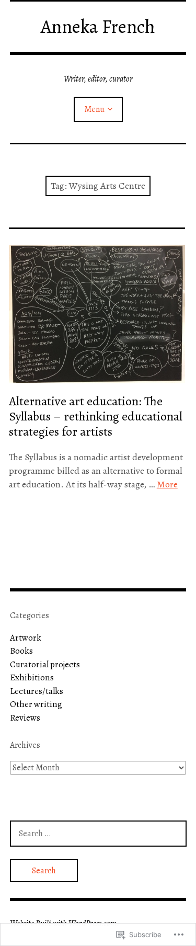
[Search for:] (98, 833)
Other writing (36, 704)
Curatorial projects (45, 664)
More (167, 484)
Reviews (25, 718)
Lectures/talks (36, 691)
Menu (94, 109)
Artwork (25, 638)
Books (21, 651)
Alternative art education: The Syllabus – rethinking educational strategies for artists (95, 416)
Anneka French (98, 26)
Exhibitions (32, 677)
